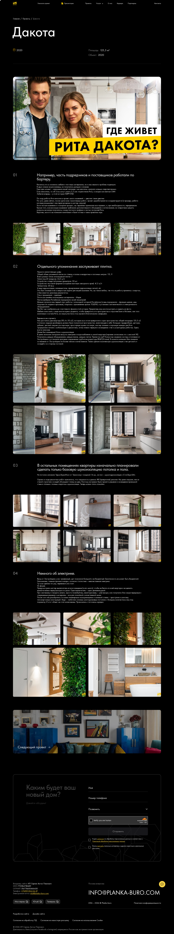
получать (100, 846)
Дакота (36, 18)
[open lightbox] (36, 239)
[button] (118, 809)
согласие (100, 839)
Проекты (26, 18)
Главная (16, 18)
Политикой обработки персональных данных (108, 841)
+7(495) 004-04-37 (29, 891)
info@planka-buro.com (39, 893)
